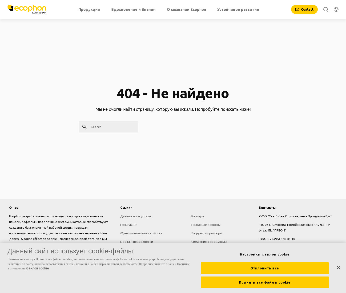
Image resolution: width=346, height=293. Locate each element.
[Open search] (325, 9)
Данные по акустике (135, 216)
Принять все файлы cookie (265, 282)
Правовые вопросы (206, 225)
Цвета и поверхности (136, 241)
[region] (173, 268)
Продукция (128, 225)
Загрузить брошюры (206, 233)
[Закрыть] (338, 267)
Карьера (197, 216)
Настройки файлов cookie (265, 254)
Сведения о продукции (209, 241)
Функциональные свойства (141, 233)
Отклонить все (264, 268)
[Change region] (336, 9)
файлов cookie (37, 268)
